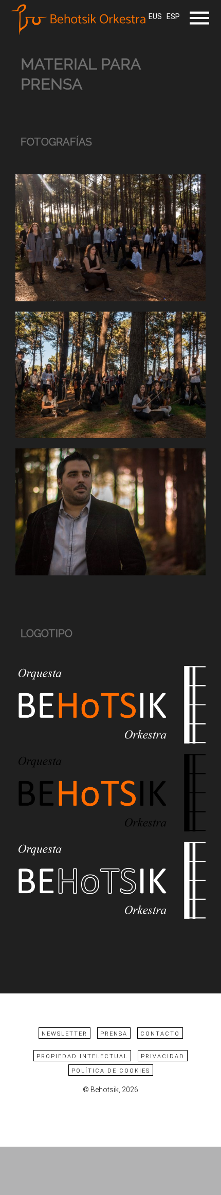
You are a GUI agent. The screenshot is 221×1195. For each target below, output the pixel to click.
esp (173, 16)
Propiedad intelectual (82, 1056)
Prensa (113, 1033)
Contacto (160, 1033)
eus (155, 16)
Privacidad (163, 1056)
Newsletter (64, 1033)
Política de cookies (110, 1070)
